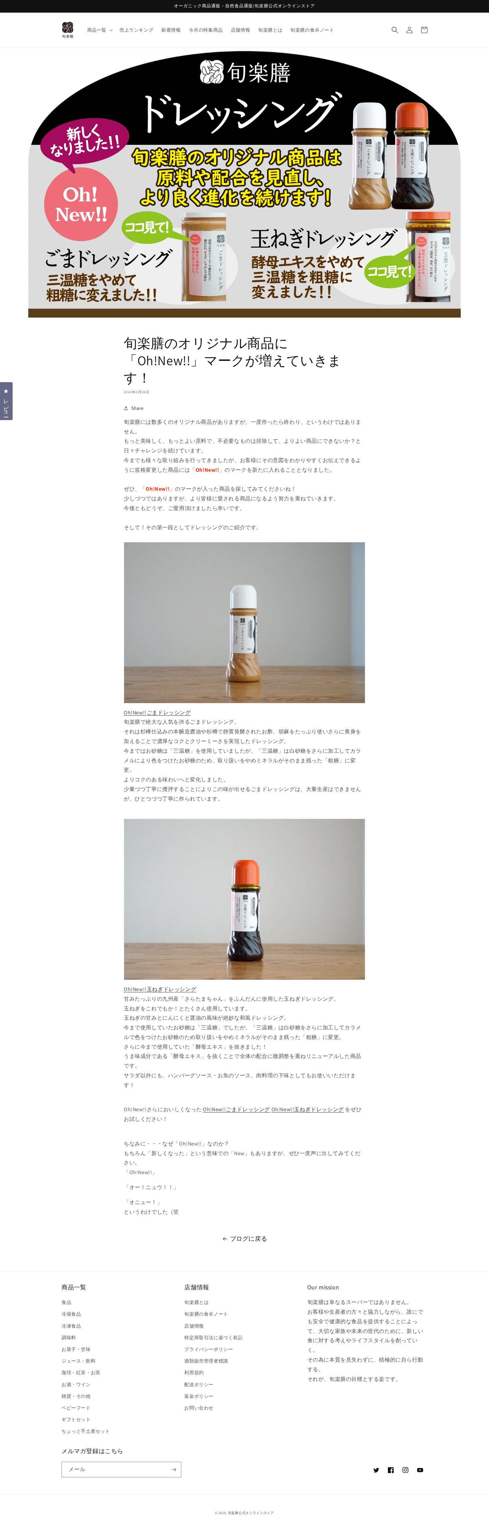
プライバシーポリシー (208, 1349)
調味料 (69, 1338)
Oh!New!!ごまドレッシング (236, 1109)
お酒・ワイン (76, 1385)
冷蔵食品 (71, 1314)
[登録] (173, 1469)
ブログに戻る (248, 1238)
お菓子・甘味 (76, 1349)
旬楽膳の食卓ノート (206, 1314)
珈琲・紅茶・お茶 (81, 1373)
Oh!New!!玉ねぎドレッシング (307, 1109)
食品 (66, 1302)
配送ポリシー (199, 1385)
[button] (99, 30)
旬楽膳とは (196, 1302)
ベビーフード (76, 1408)
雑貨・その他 (76, 1396)
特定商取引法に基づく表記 (213, 1338)
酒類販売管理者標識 (206, 1361)
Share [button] (137, 408)
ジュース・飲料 (78, 1361)
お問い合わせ (199, 1408)
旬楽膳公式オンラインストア (251, 1513)
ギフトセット (76, 1419)
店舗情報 (194, 1326)
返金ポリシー (199, 1396)
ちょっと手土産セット (86, 1431)
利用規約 (194, 1373)
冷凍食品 (71, 1326)
